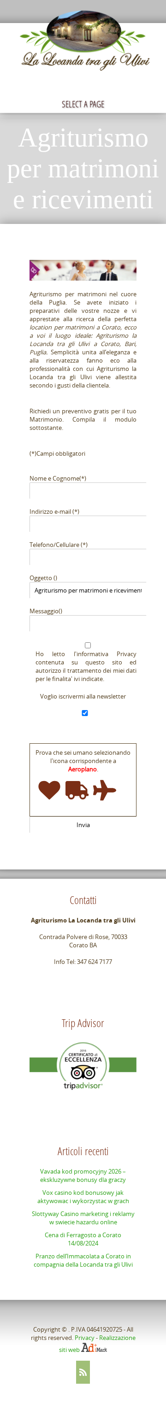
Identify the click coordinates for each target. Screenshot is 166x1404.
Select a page (83, 104)
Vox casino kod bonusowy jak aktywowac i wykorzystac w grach (83, 1196)
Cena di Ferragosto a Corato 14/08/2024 (83, 1239)
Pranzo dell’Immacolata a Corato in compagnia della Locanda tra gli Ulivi (83, 1260)
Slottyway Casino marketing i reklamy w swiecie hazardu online (83, 1218)
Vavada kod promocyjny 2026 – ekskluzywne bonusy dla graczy (83, 1175)
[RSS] (83, 1372)
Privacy (85, 1338)
